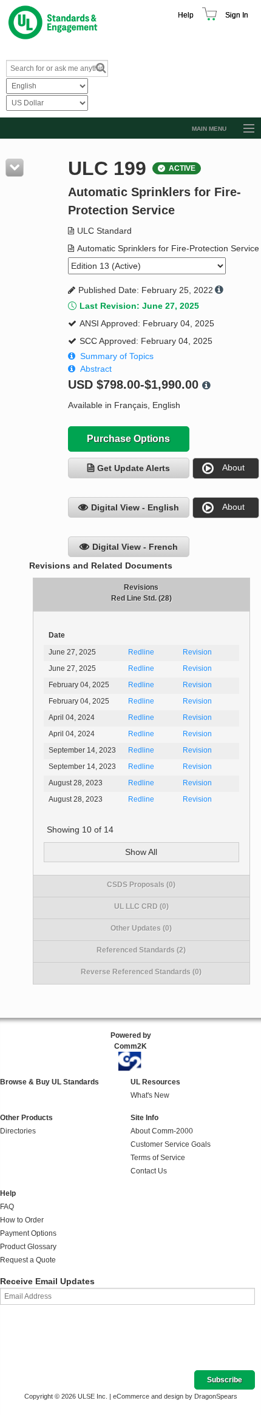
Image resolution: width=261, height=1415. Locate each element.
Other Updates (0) (141, 928)
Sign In (236, 15)
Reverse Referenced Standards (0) (141, 972)
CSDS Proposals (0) (141, 884)
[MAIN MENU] (243, 129)
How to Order (22, 1220)
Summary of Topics (117, 356)
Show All (141, 852)
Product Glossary (28, 1246)
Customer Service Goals (170, 1144)
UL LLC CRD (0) (141, 906)
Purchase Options (128, 439)
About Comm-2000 (161, 1131)
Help (186, 15)
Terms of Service (157, 1157)
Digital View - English (135, 507)
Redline (141, 652)
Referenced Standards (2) (141, 950)
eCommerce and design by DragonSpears (175, 1396)
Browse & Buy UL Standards (49, 1082)
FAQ (7, 1206)
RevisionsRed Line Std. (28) (141, 592)
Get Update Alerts (133, 468)
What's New (149, 1095)
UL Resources (155, 1082)
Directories (18, 1131)
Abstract (96, 369)
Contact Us (148, 1171)
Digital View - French (135, 547)
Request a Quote (28, 1260)
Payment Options (28, 1233)
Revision (197, 652)
